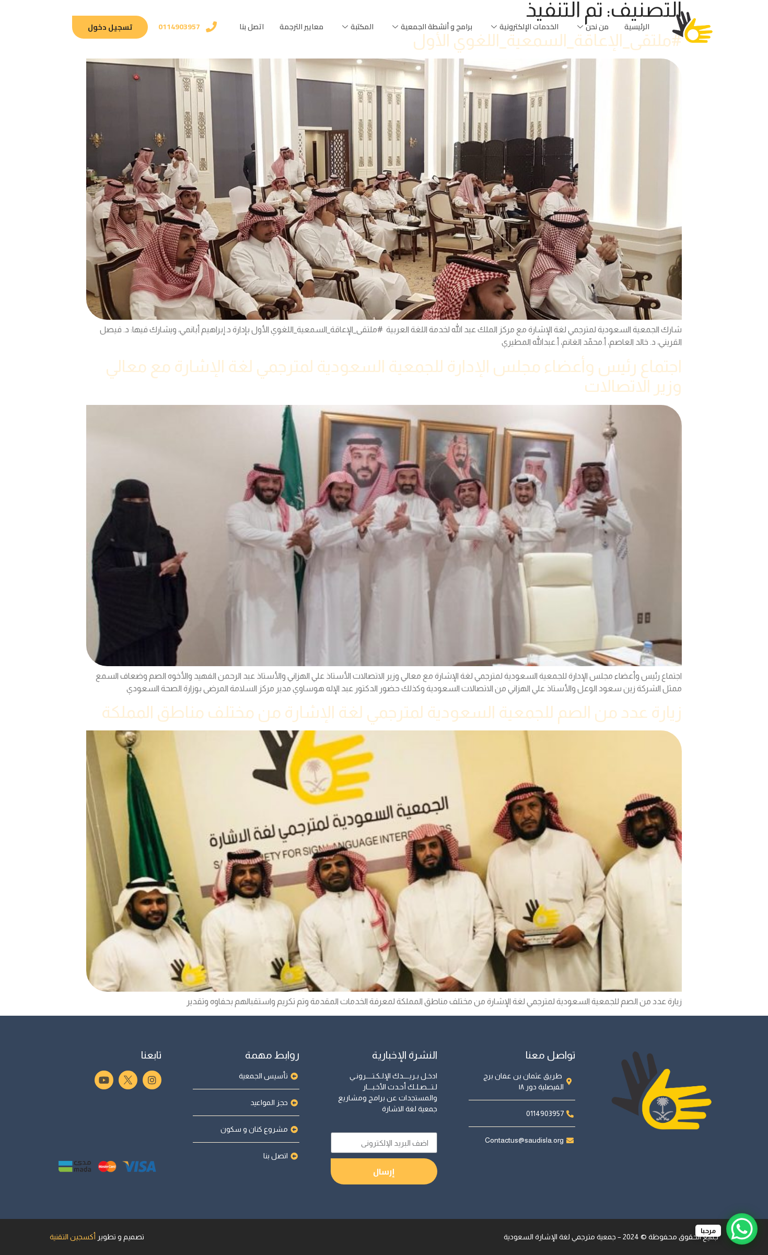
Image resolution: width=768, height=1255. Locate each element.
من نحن (597, 26)
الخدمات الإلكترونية (528, 26)
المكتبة (362, 26)
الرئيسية (636, 26)
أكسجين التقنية (73, 1237)
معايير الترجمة (301, 26)
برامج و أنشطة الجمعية (436, 26)
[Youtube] (104, 1080)
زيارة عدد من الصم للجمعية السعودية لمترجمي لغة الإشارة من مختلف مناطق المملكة (391, 712)
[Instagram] (152, 1080)
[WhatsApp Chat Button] (742, 1229)
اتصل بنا (251, 26)
